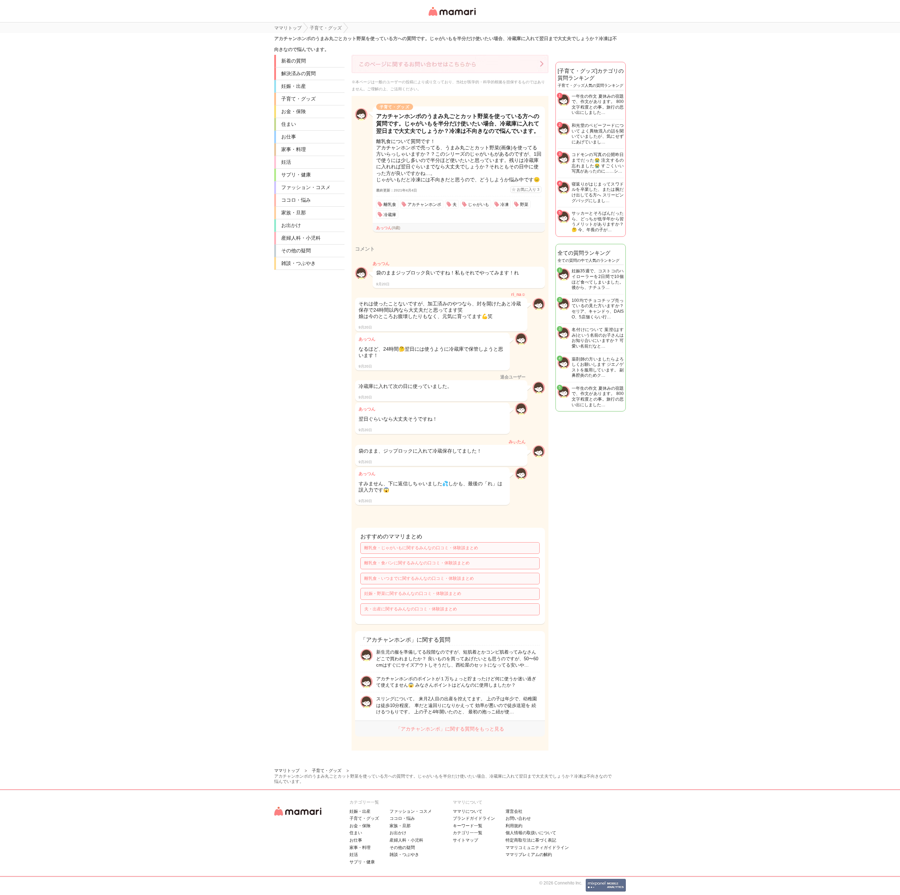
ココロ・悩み (296, 200)
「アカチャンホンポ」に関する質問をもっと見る (450, 729)
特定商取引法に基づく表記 (531, 840)
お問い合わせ (518, 818)
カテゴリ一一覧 (467, 832)
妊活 (286, 162)
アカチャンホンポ (424, 204)
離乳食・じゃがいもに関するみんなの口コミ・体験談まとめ (421, 547)
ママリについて (467, 811)
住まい (288, 124)
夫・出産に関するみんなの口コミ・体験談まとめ (410, 609)
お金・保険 (293, 111)
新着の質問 (293, 61)
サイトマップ (465, 840)
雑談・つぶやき (298, 263)
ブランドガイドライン (474, 818)
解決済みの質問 (298, 73)
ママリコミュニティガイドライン (537, 847)
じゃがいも (478, 204)
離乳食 (390, 204)
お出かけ (291, 225)
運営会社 (514, 811)
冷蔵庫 (390, 214)
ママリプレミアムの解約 (529, 854)
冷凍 (504, 204)
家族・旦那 (293, 212)
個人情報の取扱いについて (531, 832)
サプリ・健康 (296, 174)
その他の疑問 (296, 250)
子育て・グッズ (298, 99)
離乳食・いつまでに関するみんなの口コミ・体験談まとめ (419, 578)
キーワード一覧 (467, 825)
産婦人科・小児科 (301, 238)
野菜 (524, 204)
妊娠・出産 (293, 86)
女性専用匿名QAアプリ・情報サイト (452, 16)
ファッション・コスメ (305, 187)
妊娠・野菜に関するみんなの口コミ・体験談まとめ (412, 593)
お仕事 (288, 137)
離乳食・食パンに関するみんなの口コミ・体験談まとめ (417, 562)
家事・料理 (293, 149)
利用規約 (514, 825)
